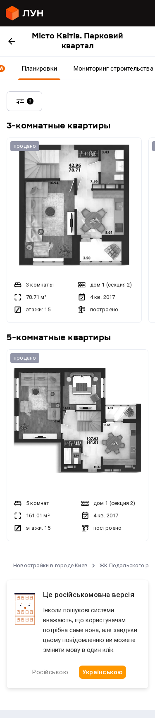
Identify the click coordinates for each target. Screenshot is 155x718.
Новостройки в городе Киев (50, 565)
